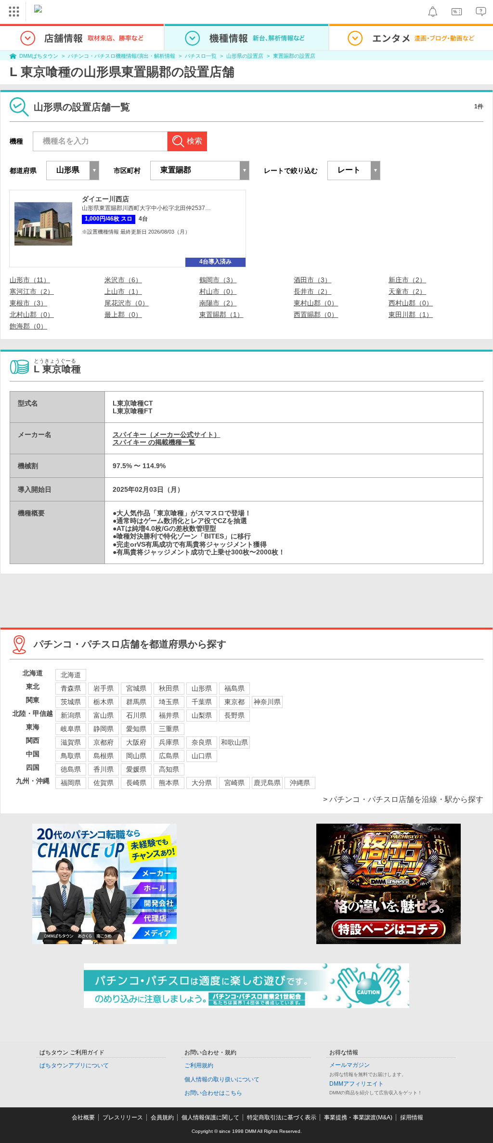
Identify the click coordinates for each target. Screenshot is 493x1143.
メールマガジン (349, 1065)
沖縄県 (300, 783)
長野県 (234, 715)
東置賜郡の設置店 (294, 56)
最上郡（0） (123, 314)
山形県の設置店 (244, 56)
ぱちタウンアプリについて (74, 1065)
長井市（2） (312, 291)
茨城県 (71, 702)
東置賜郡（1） (221, 314)
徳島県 (71, 769)
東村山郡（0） (316, 303)
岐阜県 (71, 729)
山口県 (202, 756)
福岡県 (71, 783)
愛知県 (136, 729)
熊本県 (169, 783)
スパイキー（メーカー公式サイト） (167, 434)
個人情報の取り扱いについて (221, 1079)
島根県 (103, 756)
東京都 (234, 702)
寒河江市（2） (32, 291)
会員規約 (162, 1117)
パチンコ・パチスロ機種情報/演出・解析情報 (121, 56)
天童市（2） (407, 291)
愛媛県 (136, 769)
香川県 (103, 769)
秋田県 (169, 688)
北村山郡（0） (32, 314)
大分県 (202, 783)
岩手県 (103, 688)
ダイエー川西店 (105, 199)
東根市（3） (28, 303)
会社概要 (83, 1117)
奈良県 (202, 742)
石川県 (136, 715)
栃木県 (103, 702)
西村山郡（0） (411, 303)
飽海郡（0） (28, 326)
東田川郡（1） (411, 314)
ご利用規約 (198, 1065)
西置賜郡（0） (316, 314)
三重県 (169, 729)
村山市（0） (218, 291)
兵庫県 (169, 742)
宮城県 (136, 688)
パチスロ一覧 (201, 56)
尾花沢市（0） (126, 303)
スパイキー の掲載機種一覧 (154, 442)
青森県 (71, 688)
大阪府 (136, 742)
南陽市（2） (218, 303)
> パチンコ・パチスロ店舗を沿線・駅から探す (403, 799)
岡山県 (136, 756)
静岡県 (103, 729)
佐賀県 (103, 783)
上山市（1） (123, 291)
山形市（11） (30, 279)
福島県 (234, 688)
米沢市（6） (123, 279)
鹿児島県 (267, 783)
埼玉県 (169, 702)
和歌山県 (234, 742)
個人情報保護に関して (210, 1117)
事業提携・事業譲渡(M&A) (358, 1117)
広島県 (169, 756)
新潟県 (71, 715)
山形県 (202, 688)
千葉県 (202, 702)
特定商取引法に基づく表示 (281, 1117)
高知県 (169, 769)
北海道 (71, 675)
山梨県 (202, 715)
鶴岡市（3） (218, 279)
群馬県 (136, 702)
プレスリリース (123, 1117)
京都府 (103, 742)
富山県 (103, 715)
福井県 (169, 715)
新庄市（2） (407, 279)
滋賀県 (71, 742)
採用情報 (411, 1117)
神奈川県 (267, 702)
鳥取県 (71, 756)
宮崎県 (234, 783)
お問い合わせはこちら (213, 1093)
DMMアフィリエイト (356, 1083)
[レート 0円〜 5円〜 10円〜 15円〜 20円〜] (353, 170)
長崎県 (136, 783)
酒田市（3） (312, 279)
